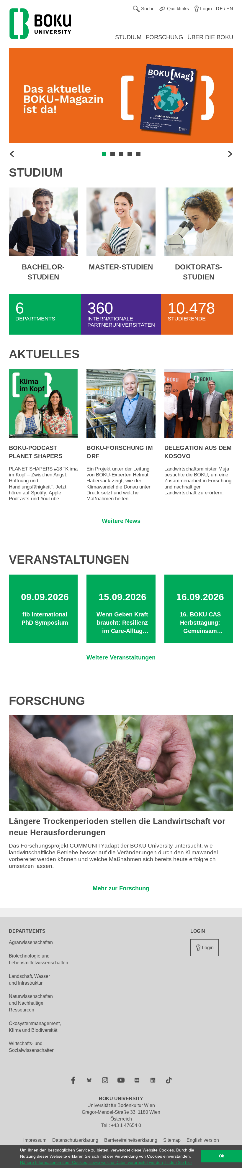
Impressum (34, 1140)
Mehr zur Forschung (121, 888)
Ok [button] (221, 1156)
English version (203, 1140)
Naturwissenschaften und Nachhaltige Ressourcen (31, 1003)
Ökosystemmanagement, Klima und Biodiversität (35, 1027)
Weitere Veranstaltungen (121, 657)
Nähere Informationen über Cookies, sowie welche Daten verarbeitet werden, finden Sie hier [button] (106, 1162)
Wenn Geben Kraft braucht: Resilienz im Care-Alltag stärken (122, 623)
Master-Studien (121, 267)
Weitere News (121, 521)
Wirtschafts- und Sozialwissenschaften (32, 1047)
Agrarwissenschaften (31, 942)
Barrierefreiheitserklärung (130, 1140)
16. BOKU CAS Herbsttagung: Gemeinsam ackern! (200, 623)
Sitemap (172, 1140)
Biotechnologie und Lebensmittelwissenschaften (38, 959)
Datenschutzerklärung (75, 1140)
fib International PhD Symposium (45, 618)
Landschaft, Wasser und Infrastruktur (29, 980)
